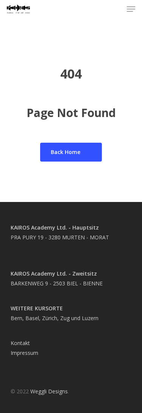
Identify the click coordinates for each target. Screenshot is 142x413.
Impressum (24, 352)
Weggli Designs (49, 391)
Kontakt (20, 343)
